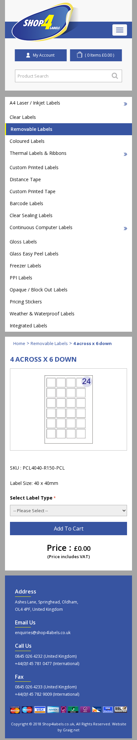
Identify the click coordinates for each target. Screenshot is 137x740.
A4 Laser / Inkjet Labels (35, 103)
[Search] (115, 76)
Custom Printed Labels (34, 167)
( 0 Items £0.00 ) (99, 55)
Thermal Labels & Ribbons (38, 153)
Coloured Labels (27, 141)
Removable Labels (31, 129)
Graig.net (71, 729)
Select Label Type (31, 498)
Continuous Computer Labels (41, 227)
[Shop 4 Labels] (45, 11)
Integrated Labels (28, 325)
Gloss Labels (23, 241)
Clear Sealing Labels (31, 215)
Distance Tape (25, 179)
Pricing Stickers (26, 301)
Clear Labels (23, 117)
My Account (44, 55)
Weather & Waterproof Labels (42, 313)
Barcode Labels (26, 203)
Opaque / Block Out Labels (39, 289)
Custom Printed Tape (33, 191)
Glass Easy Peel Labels (34, 253)
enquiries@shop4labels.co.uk (42, 632)
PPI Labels (21, 277)
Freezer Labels (25, 265)
